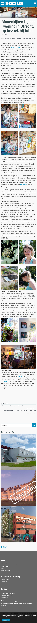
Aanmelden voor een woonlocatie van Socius (12, 565)
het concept (23, 185)
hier (4, 601)
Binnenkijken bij (5, 38)
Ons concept (4, 563)
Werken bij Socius (5, 570)
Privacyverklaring (5, 579)
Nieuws (20, 38)
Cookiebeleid (4, 581)
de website (4, 381)
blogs (20, 377)
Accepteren (6, 620)
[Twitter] (6, 547)
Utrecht (34, 38)
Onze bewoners (27, 38)
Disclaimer (3, 582)
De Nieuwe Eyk (14, 38)
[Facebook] (2, 547)
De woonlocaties (5, 566)
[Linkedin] (4, 547)
